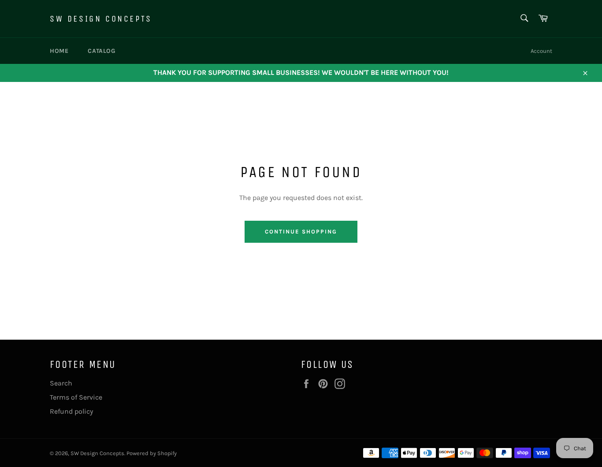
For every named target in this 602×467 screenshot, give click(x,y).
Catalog (101, 51)
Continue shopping (301, 231)
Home (59, 51)
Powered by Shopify (151, 453)
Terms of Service (76, 397)
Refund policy (71, 411)
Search (61, 383)
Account (541, 51)
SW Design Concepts (101, 19)
